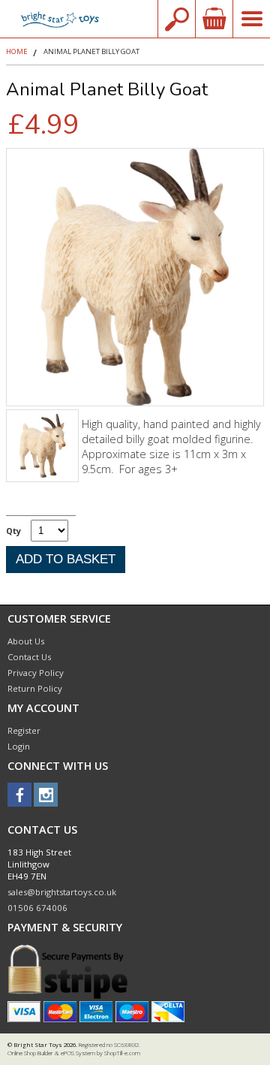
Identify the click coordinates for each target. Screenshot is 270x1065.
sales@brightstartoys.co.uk (62, 892)
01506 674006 (38, 907)
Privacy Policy (36, 672)
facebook (20, 795)
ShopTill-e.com (122, 1053)
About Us (26, 641)
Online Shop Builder (30, 1053)
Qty (13, 530)
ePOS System (78, 1053)
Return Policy (35, 688)
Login (19, 746)
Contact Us (29, 656)
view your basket (213, 19)
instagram (46, 795)
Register (24, 730)
